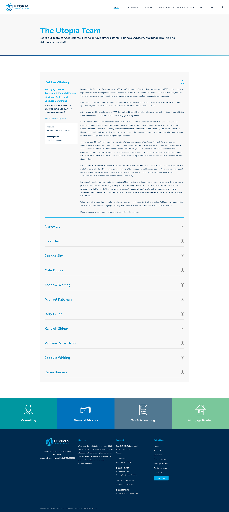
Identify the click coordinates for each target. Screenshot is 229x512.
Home (156, 446)
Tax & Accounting (160, 468)
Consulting (158, 455)
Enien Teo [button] (52, 241)
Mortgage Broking (161, 464)
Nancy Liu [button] (52, 226)
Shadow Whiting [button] (57, 285)
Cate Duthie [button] (54, 270)
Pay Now (161, 478)
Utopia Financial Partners (17, 7)
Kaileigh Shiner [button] (56, 328)
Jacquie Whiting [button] (57, 358)
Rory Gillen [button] (53, 314)
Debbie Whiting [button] (57, 82)
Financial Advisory (160, 459)
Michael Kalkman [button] (58, 299)
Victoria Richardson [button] (60, 343)
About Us (157, 450)
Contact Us (158, 472)
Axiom (94, 508)
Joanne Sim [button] (54, 256)
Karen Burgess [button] (56, 372)
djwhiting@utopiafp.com (55, 118)
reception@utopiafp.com (127, 475)
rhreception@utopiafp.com (128, 493)
